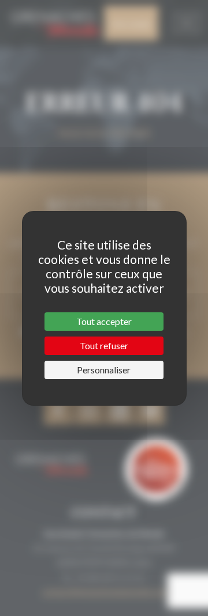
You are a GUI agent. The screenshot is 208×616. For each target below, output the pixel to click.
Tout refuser (104, 345)
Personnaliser (104, 369)
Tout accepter (104, 321)
